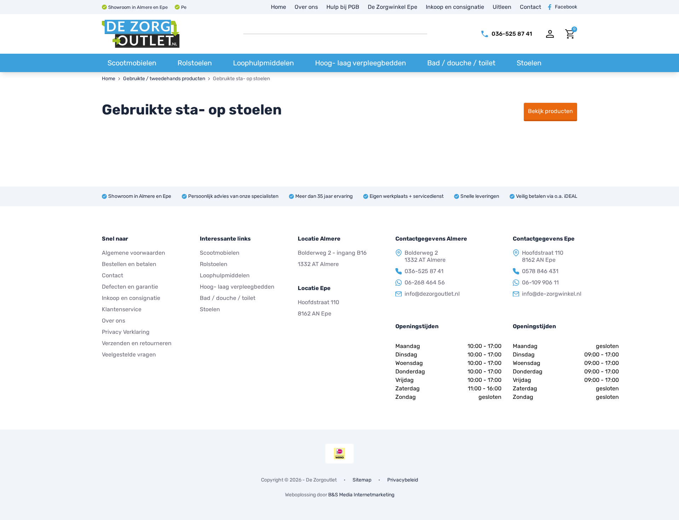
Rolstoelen (195, 63)
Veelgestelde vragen (129, 354)
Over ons (306, 7)
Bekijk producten (550, 111)
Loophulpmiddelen (263, 63)
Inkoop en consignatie (455, 7)
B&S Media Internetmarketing (361, 495)
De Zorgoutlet (321, 480)
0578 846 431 (540, 271)
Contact (530, 7)
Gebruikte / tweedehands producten (164, 79)
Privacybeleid (402, 480)
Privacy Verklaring (126, 332)
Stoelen (529, 63)
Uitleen (502, 7)
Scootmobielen (132, 63)
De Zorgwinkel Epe (392, 7)
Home (278, 7)
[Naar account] (550, 34)
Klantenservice (121, 309)
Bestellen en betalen (129, 264)
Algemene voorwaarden (133, 252)
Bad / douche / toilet (461, 63)
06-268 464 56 (425, 282)
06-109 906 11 (540, 282)
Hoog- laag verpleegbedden (360, 63)
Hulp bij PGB (342, 7)
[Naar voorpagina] (141, 34)
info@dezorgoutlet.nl (432, 293)
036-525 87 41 (424, 271)
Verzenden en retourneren (137, 343)
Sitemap (362, 480)
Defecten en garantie (130, 286)
